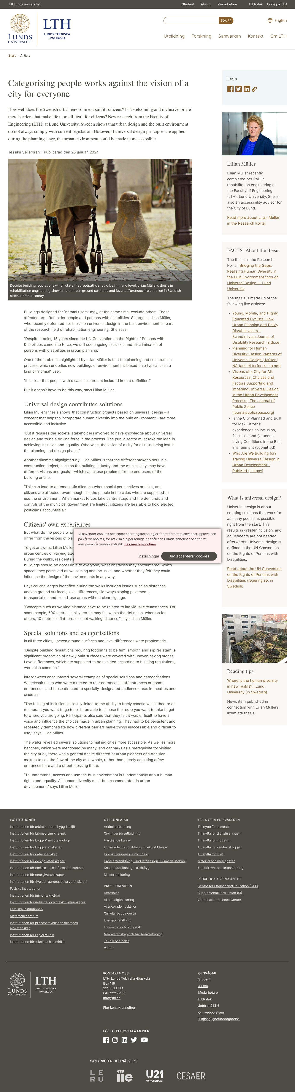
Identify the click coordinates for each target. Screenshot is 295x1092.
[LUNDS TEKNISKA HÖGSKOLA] (39, 29)
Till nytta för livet (210, 854)
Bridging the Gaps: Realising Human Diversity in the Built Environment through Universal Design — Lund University (253, 277)
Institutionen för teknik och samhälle (37, 942)
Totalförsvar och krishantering (221, 868)
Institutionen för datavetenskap (33, 854)
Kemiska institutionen (26, 909)
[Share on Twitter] (238, 90)
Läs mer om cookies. (141, 544)
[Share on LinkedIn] (247, 90)
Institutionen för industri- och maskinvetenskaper (48, 902)
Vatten (109, 948)
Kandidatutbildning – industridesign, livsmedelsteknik (145, 861)
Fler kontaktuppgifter (119, 1008)
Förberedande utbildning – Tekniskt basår (135, 847)
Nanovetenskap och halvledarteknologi (133, 934)
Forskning (201, 36)
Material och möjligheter (216, 861)
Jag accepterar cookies (189, 556)
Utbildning (174, 36)
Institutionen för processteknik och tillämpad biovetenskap (44, 925)
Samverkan (229, 36)
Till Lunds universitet (24, 4)
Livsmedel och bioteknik (122, 927)
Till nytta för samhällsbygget (219, 847)
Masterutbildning (117, 875)
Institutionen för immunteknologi (35, 895)
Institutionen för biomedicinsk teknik (38, 833)
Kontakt (255, 36)
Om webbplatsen (211, 1012)
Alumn (206, 4)
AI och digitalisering (119, 900)
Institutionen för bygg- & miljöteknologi (40, 840)
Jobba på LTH (276, 4)
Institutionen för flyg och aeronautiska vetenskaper (49, 882)
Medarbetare (227, 4)
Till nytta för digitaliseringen (219, 833)
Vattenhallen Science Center (219, 900)
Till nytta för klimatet (213, 827)
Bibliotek (256, 4)
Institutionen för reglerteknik (32, 935)
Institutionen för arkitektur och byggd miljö (42, 827)
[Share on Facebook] (230, 90)
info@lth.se (112, 998)
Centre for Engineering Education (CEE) (228, 886)
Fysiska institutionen (25, 888)
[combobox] (191, 20)
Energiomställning (118, 920)
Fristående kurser (117, 840)
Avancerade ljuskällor (120, 906)
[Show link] (254, 90)
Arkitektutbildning (117, 827)
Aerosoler (111, 893)
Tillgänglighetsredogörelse (219, 1019)
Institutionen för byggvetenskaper (36, 847)
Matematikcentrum (24, 916)
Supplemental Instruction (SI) (220, 893)
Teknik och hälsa (116, 941)
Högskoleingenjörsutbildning (126, 854)
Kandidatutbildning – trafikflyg (126, 868)
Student (188, 4)
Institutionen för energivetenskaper (37, 875)
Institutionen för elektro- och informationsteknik (46, 868)
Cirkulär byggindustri (120, 913)
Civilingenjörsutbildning (122, 833)
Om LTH (278, 36)
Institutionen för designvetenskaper (37, 861)
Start (12, 55)
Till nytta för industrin (214, 840)
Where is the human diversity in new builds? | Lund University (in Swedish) (252, 686)
